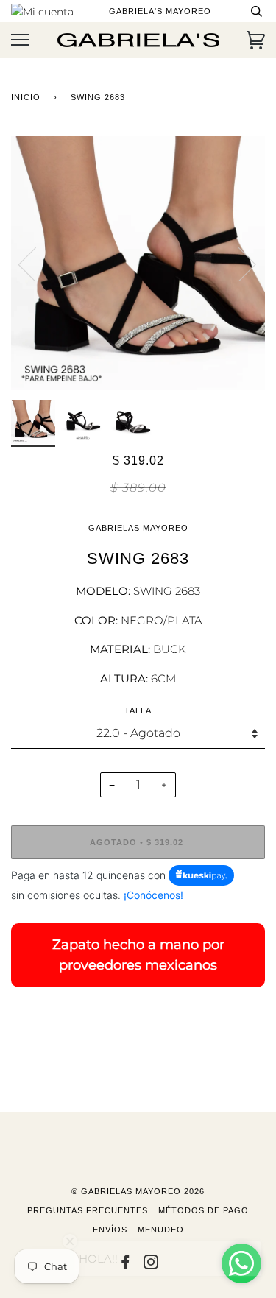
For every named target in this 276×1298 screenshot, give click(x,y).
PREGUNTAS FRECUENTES (87, 1210)
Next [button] (238, 263)
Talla (138, 710)
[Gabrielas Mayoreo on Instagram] (151, 1264)
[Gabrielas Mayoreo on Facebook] (125, 1264)
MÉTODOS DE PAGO (203, 1210)
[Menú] (20, 40)
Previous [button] (36, 263)
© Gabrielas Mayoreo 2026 (138, 1191)
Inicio (25, 97)
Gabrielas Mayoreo (138, 527)
